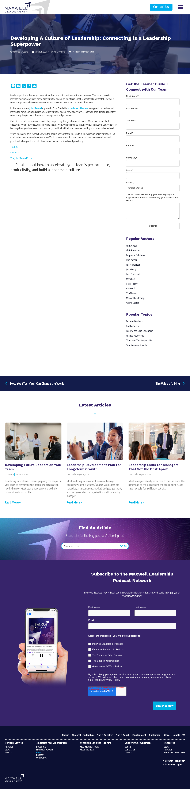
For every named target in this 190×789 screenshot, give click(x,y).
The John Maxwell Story (21, 158)
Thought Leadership (83, 735)
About (65, 735)
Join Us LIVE (178, 735)
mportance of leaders (78, 108)
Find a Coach (122, 735)
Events (8, 752)
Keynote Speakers (44, 750)
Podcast (9, 747)
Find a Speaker (105, 735)
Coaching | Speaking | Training (95, 743)
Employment (139, 735)
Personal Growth (14, 743)
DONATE (128, 752)
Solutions (41, 747)
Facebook (14, 152)
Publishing (154, 735)
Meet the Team (87, 750)
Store (166, 735)
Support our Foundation (137, 743)
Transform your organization (51, 743)
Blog (7, 750)
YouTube (14, 146)
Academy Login (173, 764)
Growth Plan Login (175, 761)
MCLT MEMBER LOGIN (89, 747)
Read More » (13, 502)
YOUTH (128, 747)
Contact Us (161, 7)
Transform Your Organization (83, 51)
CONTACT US (130, 750)
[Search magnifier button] (126, 546)
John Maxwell (36, 108)
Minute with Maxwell (174, 752)
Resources (169, 743)
